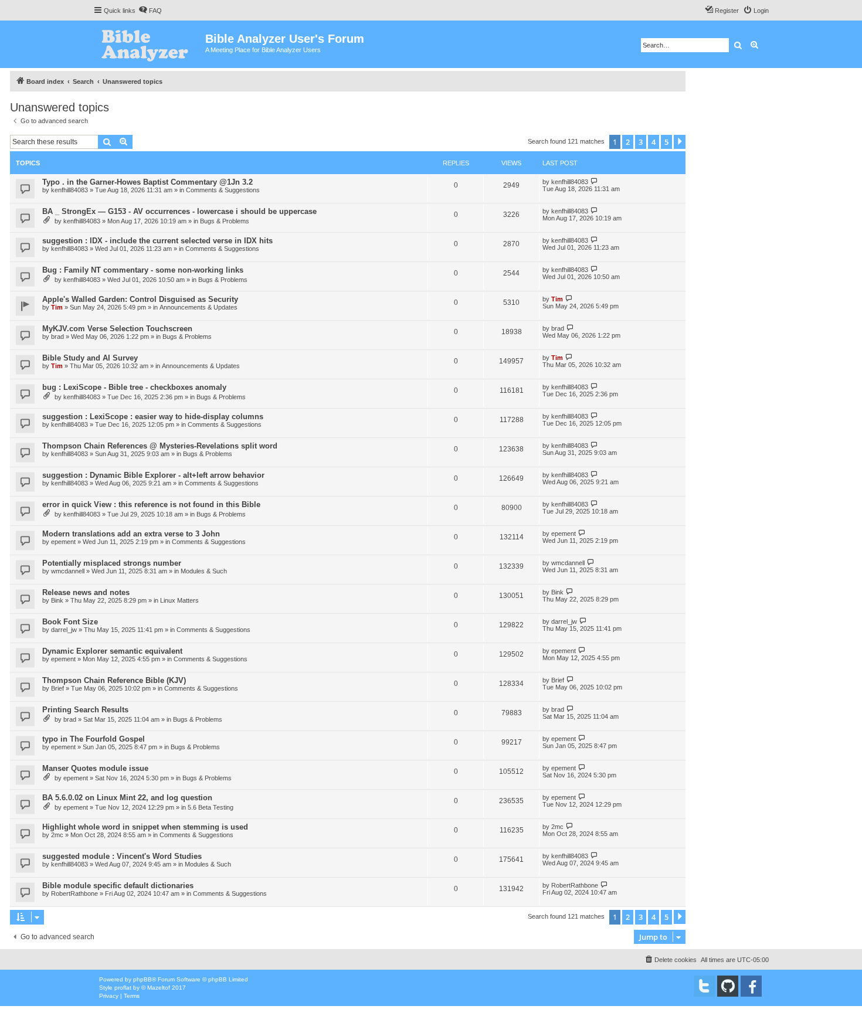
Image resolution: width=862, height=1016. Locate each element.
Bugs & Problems (224, 221)
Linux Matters (179, 600)
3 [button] (641, 142)
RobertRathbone (74, 893)
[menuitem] (150, 11)
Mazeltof (158, 987)
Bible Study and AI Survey (90, 358)
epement (63, 541)
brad (57, 336)
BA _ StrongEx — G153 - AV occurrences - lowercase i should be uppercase (179, 211)
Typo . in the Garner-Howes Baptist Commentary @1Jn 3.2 (147, 182)
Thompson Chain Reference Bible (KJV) (114, 680)
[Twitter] (704, 986)
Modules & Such (204, 571)
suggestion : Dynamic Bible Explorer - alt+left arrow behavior (153, 475)
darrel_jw (64, 629)
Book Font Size (70, 621)
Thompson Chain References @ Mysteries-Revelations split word (159, 445)
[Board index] (149, 44)
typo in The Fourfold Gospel (93, 739)
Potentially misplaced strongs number (111, 563)
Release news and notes (86, 592)
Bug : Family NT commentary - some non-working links (142, 270)
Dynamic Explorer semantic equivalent (112, 651)
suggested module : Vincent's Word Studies (122, 856)
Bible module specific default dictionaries (118, 885)
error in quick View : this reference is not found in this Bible (151, 504)
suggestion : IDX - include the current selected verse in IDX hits (157, 240)
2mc (57, 834)
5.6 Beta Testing (210, 807)
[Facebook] (751, 986)
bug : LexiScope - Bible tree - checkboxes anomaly (134, 387)
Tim (57, 307)
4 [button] (653, 142)
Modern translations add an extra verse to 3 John (131, 533)
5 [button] (666, 142)
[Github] (727, 986)
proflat (122, 987)
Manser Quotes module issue (95, 768)
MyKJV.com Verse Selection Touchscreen (117, 328)
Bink (57, 600)
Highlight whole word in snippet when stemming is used (145, 827)
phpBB (142, 979)
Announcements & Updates (198, 307)
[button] (679, 142)
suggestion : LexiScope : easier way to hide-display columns (152, 416)
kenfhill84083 (69, 189)
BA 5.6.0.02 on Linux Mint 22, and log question (127, 797)
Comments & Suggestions (223, 189)
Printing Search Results (85, 709)
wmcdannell (67, 571)
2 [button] (628, 142)
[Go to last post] (594, 181)
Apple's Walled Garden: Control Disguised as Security (140, 299)
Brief (57, 688)
